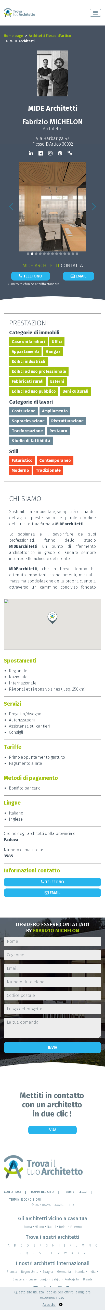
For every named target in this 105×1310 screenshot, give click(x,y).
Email (80, 276)
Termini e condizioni (25, 1199)
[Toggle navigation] (95, 13)
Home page (13, 36)
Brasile (88, 1279)
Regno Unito (29, 1272)
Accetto (49, 1305)
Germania (64, 1272)
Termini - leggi (75, 1192)
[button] (11, 206)
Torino (64, 1227)
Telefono (32, 276)
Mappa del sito (42, 1192)
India (92, 1272)
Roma (28, 1227)
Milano (40, 1227)
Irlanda (80, 1272)
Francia (12, 1272)
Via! (52, 1129)
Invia (52, 1047)
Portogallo (71, 1279)
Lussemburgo (38, 1279)
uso (61, 1297)
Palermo (76, 1227)
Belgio (56, 1279)
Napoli (52, 1227)
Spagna (48, 1272)
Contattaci (12, 1192)
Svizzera (18, 1279)
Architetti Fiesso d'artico (50, 36)
